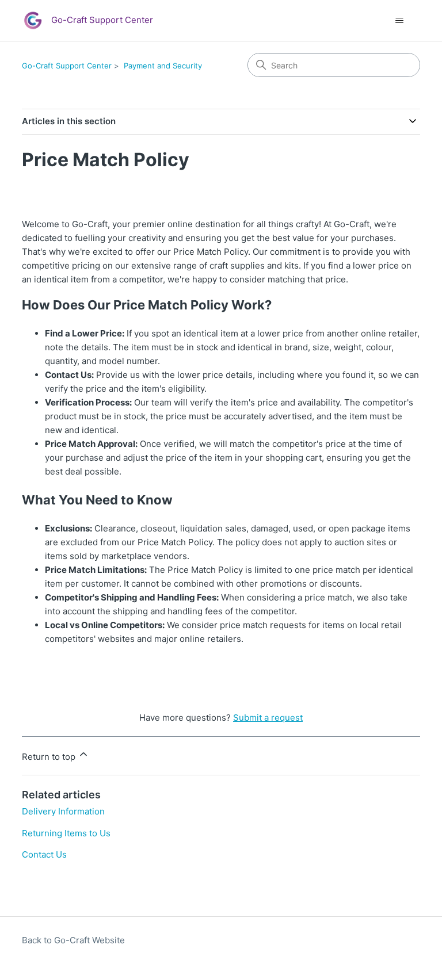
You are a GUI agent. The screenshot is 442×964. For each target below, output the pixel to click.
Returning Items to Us (66, 833)
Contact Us (44, 854)
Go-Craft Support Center (67, 65)
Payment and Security (163, 65)
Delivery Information (63, 811)
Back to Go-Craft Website (73, 940)
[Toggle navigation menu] (399, 21)
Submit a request (268, 717)
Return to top (50, 756)
